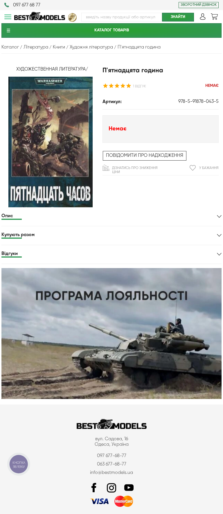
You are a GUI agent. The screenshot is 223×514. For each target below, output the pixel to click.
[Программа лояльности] (111, 398)
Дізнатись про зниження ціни (134, 170)
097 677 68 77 (26, 5)
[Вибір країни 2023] (72, 21)
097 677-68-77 (111, 456)
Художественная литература (51, 69)
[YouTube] (129, 488)
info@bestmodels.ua (111, 472)
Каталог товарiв (111, 30)
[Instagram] (111, 488)
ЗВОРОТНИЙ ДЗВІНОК (199, 5)
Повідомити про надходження (144, 155)
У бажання (208, 168)
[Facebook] (94, 488)
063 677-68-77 (111, 464)
